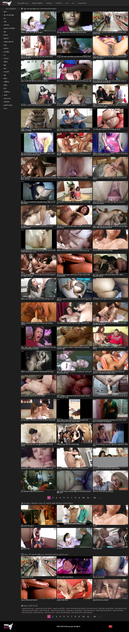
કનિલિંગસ (6, 82)
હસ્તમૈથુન (6, 51)
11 (88, 498)
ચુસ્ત (5, 68)
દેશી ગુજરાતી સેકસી (121, 608)
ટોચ (73, 3)
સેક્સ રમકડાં (7, 98)
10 (83, 498)
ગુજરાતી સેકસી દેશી (58, 608)
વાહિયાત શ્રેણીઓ (37, 3)
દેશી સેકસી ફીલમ (27, 612)
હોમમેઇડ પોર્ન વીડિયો (9, 28)
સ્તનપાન (6, 58)
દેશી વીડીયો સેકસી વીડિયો (103, 610)
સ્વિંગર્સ (6, 35)
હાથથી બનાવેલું (8, 105)
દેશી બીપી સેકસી (44, 610)
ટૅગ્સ (67, 3)
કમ (5, 55)
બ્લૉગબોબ (6, 25)
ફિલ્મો (5, 78)
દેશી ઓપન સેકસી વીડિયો (106, 608)
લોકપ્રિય (49, 3)
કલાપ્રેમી (6, 72)
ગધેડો (5, 21)
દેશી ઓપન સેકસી (92, 608)
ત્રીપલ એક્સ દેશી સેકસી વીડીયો (75, 608)
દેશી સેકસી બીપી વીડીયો (63, 612)
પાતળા (5, 108)
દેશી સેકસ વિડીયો (118, 610)
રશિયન (6, 61)
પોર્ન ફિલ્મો (6, 102)
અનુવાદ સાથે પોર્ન (8, 41)
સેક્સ (5, 45)
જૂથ (5, 65)
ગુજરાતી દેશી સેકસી (28, 608)
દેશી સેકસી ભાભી (76, 612)
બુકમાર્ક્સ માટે (82, 3)
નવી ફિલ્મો (59, 3)
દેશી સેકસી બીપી (49, 612)
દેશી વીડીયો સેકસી (89, 610)
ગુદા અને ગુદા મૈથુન (9, 15)
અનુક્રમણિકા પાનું (22, 3)
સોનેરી (5, 95)
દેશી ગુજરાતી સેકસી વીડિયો (30, 610)
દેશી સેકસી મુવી (87, 612)
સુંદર (5, 31)
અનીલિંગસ (7, 92)
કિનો (5, 88)
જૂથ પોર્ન (6, 38)
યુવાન (5, 11)
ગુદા (5, 18)
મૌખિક (5, 85)
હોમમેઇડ (6, 48)
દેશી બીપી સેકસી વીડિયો (58, 610)
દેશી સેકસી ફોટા (38, 612)
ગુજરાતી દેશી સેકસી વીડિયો (43, 608)
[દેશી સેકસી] (6, 3)
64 (95, 498)
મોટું (5, 75)
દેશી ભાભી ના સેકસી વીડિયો (74, 610)
